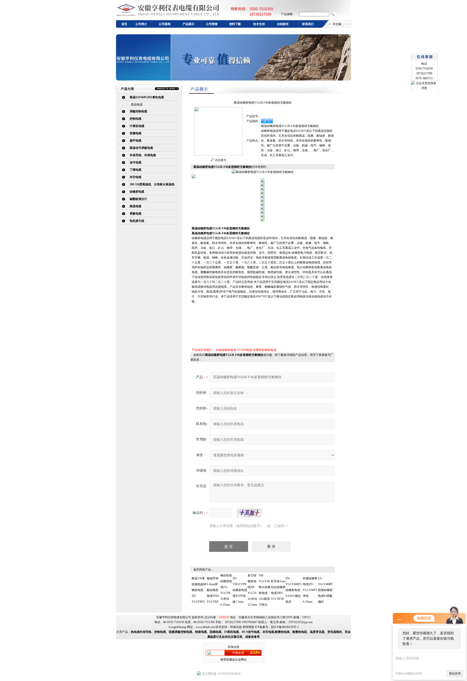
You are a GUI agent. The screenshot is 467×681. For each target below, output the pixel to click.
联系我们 (308, 24)
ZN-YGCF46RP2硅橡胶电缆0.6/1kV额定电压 (294, 590)
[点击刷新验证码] (249, 513)
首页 (124, 24)
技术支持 (259, 24)
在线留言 (283, 24)
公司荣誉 (212, 24)
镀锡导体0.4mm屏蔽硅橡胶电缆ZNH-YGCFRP (213, 590)
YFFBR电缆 (244, 350)
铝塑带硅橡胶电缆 (264, 350)
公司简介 (141, 24)
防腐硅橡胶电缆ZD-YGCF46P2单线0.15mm (310, 590)
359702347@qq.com (300, 622)
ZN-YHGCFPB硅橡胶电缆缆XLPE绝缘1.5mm (240, 590)
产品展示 (188, 24)
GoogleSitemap (177, 627)
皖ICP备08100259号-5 (285, 627)
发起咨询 (455, 673)
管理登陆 (248, 627)
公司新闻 (165, 24)
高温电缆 (137, 104)
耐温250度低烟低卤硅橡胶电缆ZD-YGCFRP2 (199, 590)
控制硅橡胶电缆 (226, 350)
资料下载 (235, 24)
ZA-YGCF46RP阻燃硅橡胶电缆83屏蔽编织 (325, 590)
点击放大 (220, 160)
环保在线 (236, 627)
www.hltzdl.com (205, 627)
